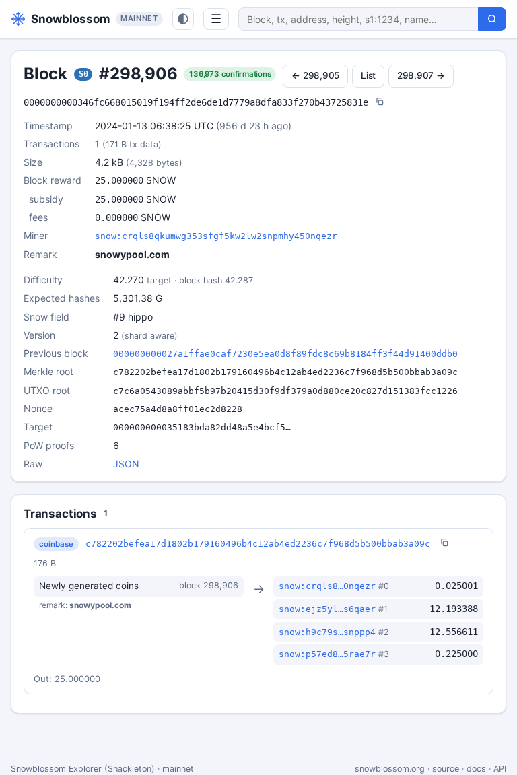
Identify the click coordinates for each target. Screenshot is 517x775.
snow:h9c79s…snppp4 (327, 632)
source (445, 769)
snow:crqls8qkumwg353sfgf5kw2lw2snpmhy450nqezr (216, 236)
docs (476, 769)
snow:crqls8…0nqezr (327, 586)
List (368, 75)
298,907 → (421, 75)
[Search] (492, 19)
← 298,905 (315, 75)
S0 (83, 74)
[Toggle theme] (183, 19)
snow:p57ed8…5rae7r (327, 654)
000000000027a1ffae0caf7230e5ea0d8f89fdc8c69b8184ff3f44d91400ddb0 (285, 354)
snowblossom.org (390, 769)
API (499, 769)
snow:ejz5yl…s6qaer (327, 609)
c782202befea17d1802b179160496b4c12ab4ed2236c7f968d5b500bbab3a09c (257, 544)
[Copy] (379, 103)
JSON (126, 463)
